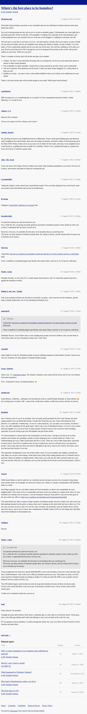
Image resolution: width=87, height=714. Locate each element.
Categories (12, 706)
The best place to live (10, 690)
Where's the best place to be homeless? (27, 8)
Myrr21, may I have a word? (13, 663)
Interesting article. (19, 375)
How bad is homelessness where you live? (18, 681)
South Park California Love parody (21, 205)
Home (3, 706)
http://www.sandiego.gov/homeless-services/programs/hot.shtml (44, 497)
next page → (6, 635)
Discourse (13, 711)
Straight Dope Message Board (12, 2)
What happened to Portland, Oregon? (16, 672)
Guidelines (21, 706)
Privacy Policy (47, 706)
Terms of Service (34, 706)
